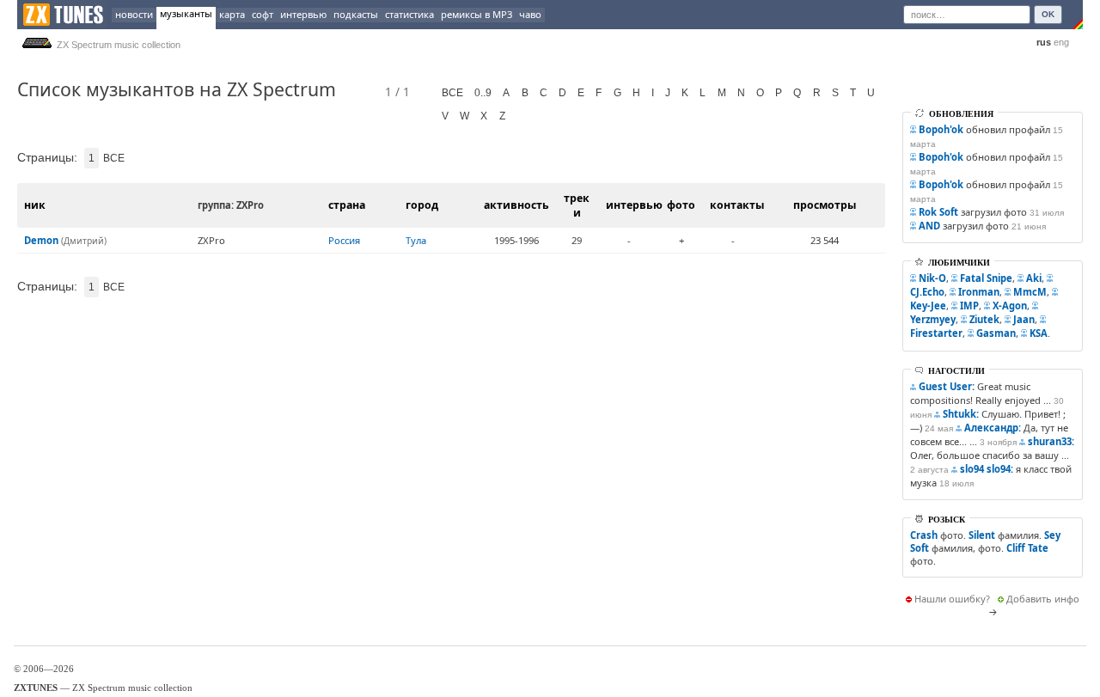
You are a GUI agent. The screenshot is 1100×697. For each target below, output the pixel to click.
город (422, 205)
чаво (530, 14)
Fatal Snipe (986, 278)
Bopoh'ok (941, 129)
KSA (1039, 333)
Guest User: (947, 386)
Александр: (992, 427)
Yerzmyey (933, 319)
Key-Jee (928, 305)
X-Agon (1010, 305)
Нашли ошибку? (952, 598)
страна (346, 205)
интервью (303, 14)
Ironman (978, 291)
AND (929, 225)
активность (516, 205)
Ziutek (984, 319)
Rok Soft (938, 211)
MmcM (1030, 291)
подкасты (355, 14)
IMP (969, 305)
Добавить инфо (1042, 598)
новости (134, 14)
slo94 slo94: (986, 468)
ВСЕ (452, 93)
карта (232, 14)
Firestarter (936, 333)
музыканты (186, 13)
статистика (409, 14)
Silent (982, 535)
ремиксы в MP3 (476, 14)
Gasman (996, 333)
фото (681, 205)
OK (1048, 14)
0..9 (483, 93)
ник (35, 205)
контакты (737, 205)
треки (577, 205)
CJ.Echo (927, 291)
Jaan (1024, 319)
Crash (924, 535)
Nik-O (932, 278)
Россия (344, 240)
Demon (41, 240)
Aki (1034, 278)
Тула (416, 240)
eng (1061, 42)
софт (262, 14)
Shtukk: (961, 413)
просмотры (824, 205)
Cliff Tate (1027, 547)
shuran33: (1051, 441)
